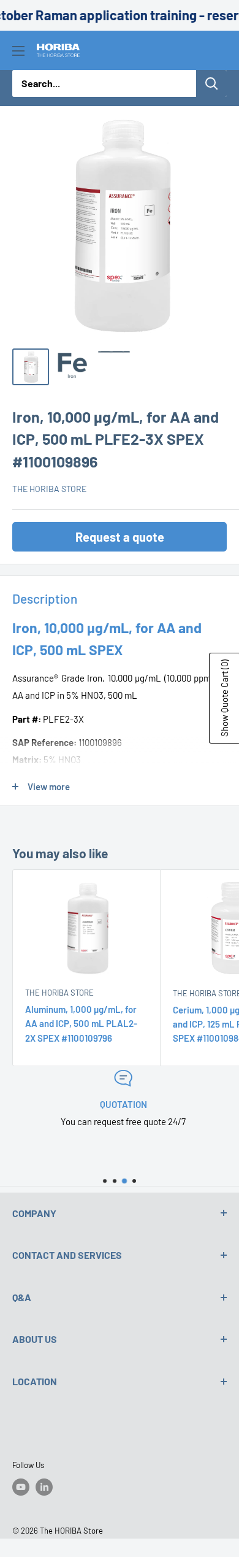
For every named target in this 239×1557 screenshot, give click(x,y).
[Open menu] (18, 51)
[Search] (211, 83)
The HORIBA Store (49, 488)
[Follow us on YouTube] (20, 1487)
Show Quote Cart (224, 698)
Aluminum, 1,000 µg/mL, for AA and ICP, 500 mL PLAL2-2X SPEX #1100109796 (81, 1024)
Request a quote (119, 536)
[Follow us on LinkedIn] (44, 1487)
